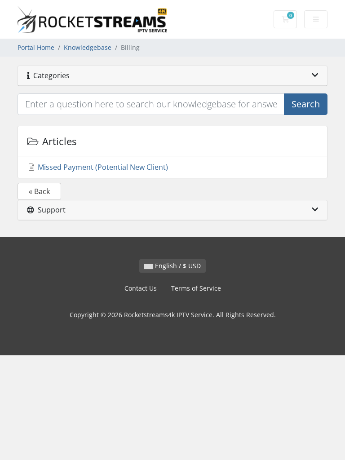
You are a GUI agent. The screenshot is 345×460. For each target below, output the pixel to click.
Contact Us (140, 288)
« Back (39, 191)
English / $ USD (177, 265)
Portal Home (36, 47)
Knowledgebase (87, 47)
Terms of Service (196, 288)
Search (306, 104)
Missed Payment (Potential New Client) (102, 167)
